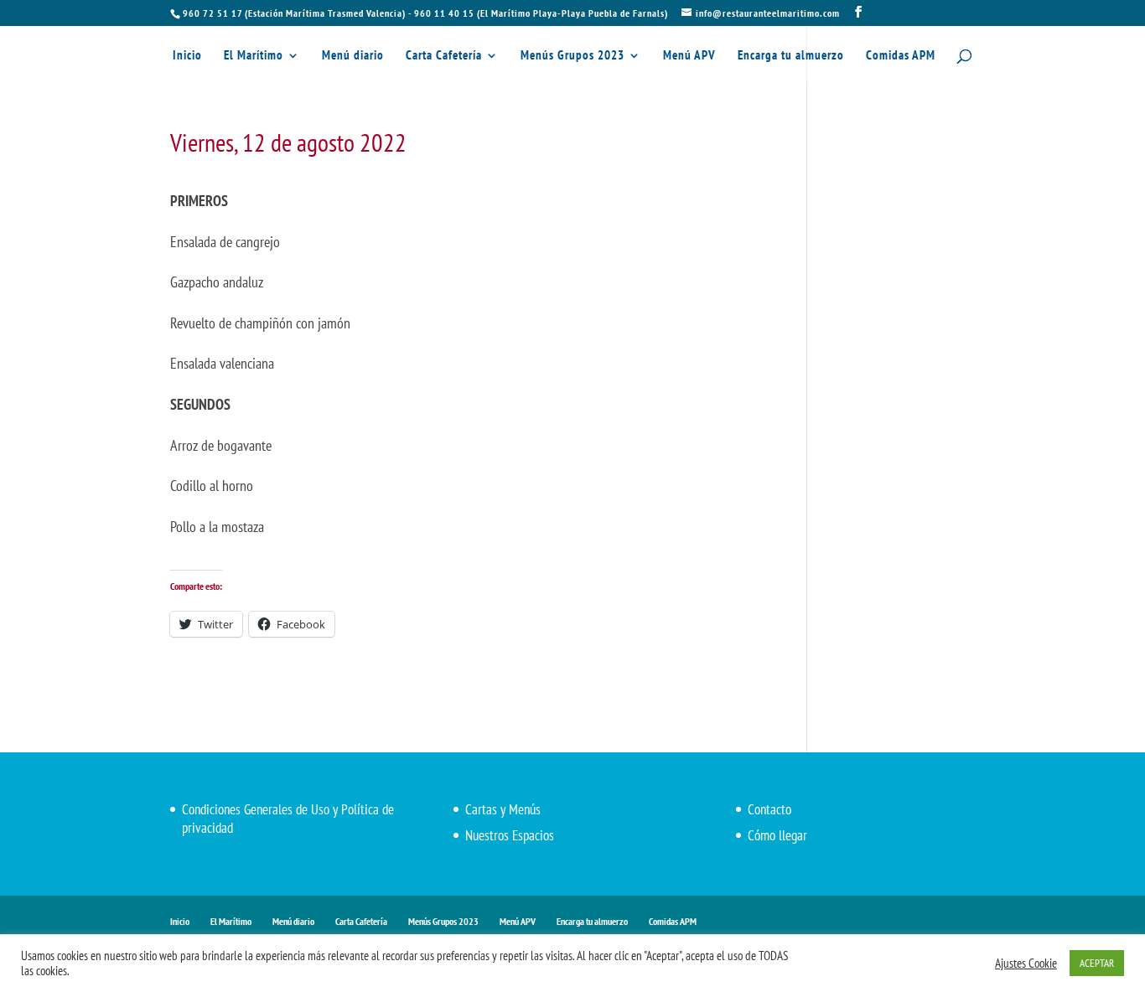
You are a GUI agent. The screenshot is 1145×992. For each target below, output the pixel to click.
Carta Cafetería (444, 56)
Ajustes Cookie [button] (1026, 963)
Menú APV (689, 56)
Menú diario (353, 56)
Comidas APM (900, 56)
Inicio (187, 56)
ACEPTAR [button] (1097, 963)
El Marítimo (253, 56)
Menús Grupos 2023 (572, 56)
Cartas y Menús (503, 809)
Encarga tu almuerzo (791, 56)
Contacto (769, 809)
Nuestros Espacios (509, 835)
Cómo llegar (777, 835)
